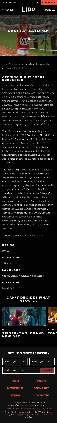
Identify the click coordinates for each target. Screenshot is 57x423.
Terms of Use (12, 408)
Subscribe (47, 370)
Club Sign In (48, 2)
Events (41, 381)
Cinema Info (42, 388)
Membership (15, 388)
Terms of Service (43, 414)
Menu (48, 10)
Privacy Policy (28, 408)
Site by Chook (44, 408)
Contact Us (41, 395)
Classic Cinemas (22, 68)
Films (15, 381)
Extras (15, 395)
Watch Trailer (28, 39)
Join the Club (9, 2)
